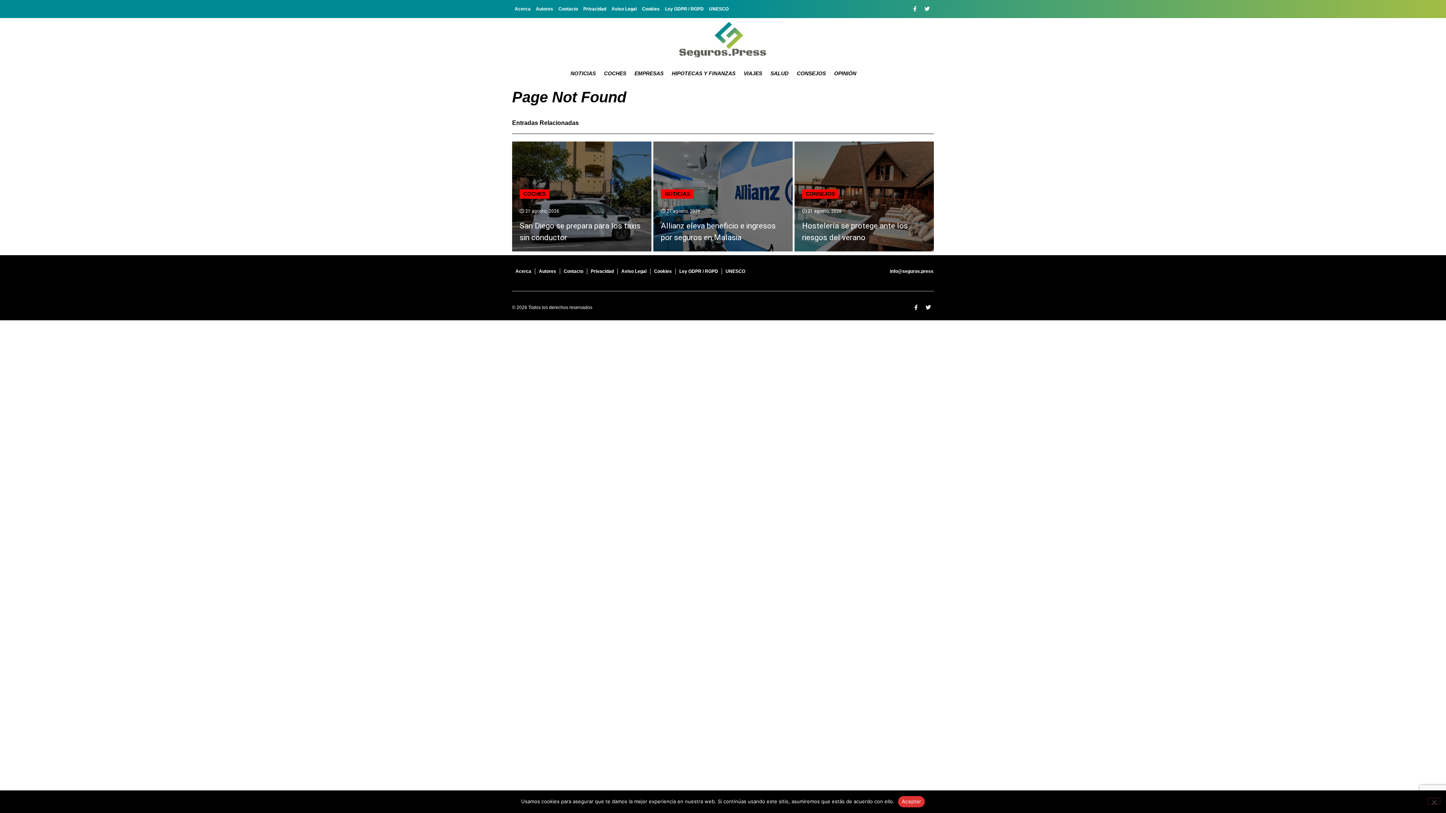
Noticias (583, 73)
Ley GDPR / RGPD (684, 9)
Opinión (845, 73)
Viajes (753, 73)
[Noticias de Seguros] (723, 39)
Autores (544, 9)
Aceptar (911, 801)
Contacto (568, 9)
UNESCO (719, 9)
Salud (779, 73)
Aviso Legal (624, 9)
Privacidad (594, 9)
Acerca (523, 9)
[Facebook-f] (914, 9)
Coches (615, 73)
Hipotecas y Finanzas (703, 73)
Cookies (651, 9)
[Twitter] (927, 9)
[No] (1434, 801)
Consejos (811, 73)
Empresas (649, 73)
